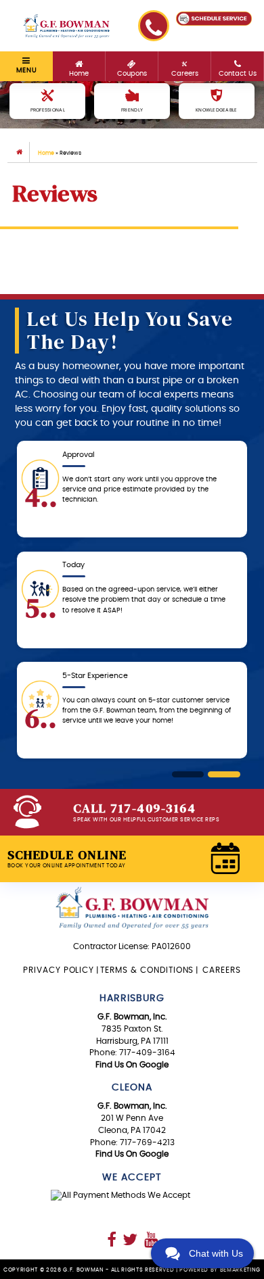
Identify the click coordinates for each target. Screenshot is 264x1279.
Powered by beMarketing (220, 1270)
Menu (26, 70)
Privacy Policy (58, 970)
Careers (220, 970)
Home (46, 153)
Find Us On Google (132, 1065)
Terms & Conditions (147, 970)
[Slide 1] (188, 774)
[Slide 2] (224, 774)
